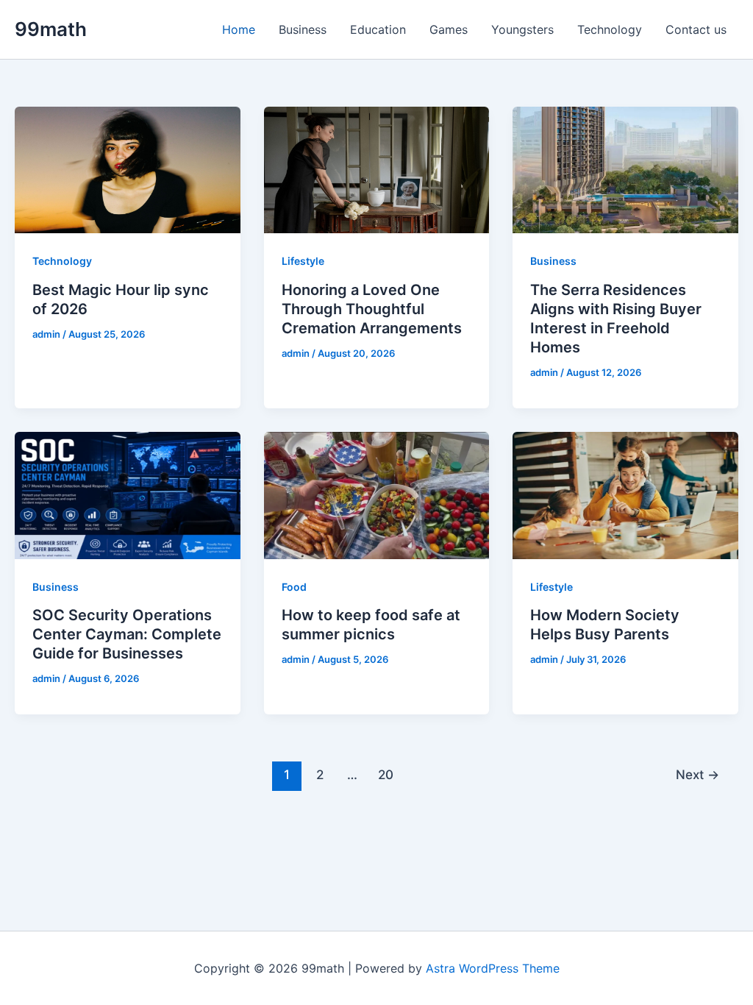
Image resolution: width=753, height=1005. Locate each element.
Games (448, 29)
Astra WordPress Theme (493, 968)
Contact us (696, 29)
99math (51, 29)
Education (378, 29)
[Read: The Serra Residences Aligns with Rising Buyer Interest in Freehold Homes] (625, 169)
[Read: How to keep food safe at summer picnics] (377, 494)
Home (238, 29)
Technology (609, 29)
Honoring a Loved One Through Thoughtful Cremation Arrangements (372, 309)
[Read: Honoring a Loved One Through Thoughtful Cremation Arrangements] (377, 169)
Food (294, 586)
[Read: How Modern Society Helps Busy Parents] (625, 494)
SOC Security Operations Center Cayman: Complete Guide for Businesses (126, 634)
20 (385, 774)
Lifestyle (303, 261)
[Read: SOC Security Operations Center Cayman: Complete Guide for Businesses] (127, 494)
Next (697, 774)
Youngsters (522, 29)
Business (302, 29)
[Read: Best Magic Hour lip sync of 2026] (127, 169)
